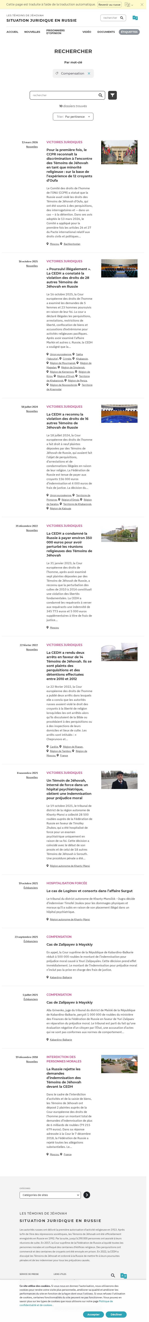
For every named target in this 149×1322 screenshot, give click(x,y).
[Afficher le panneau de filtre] (112, 95)
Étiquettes (129, 32)
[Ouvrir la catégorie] (86, 1195)
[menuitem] (12, 32)
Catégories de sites (35, 1195)
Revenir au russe (109, 4)
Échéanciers (31, 887)
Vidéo (86, 32)
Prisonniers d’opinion (55, 32)
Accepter (93, 1314)
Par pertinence (71, 116)
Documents (106, 32)
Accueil (12, 32)
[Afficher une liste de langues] (128, 4)
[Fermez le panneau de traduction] (142, 4)
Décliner (116, 1314)
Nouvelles (32, 32)
